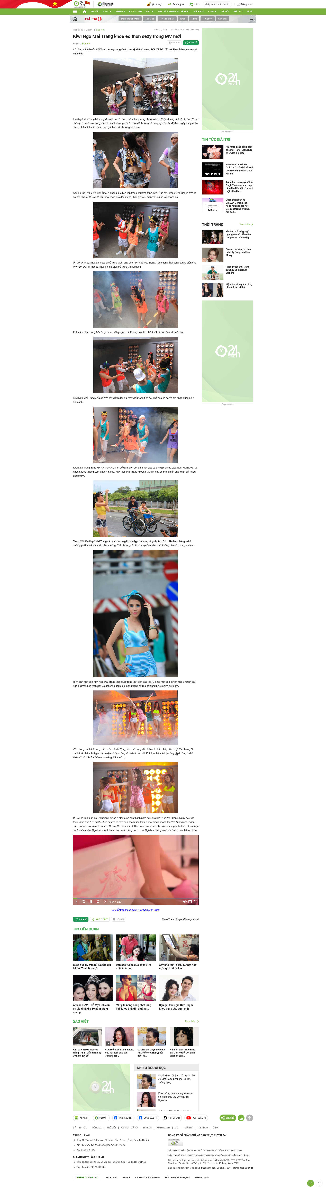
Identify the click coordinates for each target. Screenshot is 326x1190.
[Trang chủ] (78, 19)
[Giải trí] (94, 18)
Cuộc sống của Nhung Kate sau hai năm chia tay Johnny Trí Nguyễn (175, 1096)
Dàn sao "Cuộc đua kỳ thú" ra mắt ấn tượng (133, 966)
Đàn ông (222, 18)
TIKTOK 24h (174, 1118)
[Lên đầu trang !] (319, 1183)
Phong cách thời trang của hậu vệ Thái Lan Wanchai (237, 269)
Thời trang (212, 224)
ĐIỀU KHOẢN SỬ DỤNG (177, 1177)
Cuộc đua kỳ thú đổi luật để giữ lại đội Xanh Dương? (92, 966)
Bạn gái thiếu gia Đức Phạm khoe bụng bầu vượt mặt (176, 1006)
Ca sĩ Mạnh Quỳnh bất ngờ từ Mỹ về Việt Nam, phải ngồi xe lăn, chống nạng (177, 1079)
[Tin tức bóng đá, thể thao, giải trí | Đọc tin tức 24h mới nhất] (81, 4)
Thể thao (238, 11)
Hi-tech (212, 11)
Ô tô (249, 11)
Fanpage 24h (125, 1118)
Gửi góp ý (102, 919)
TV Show (207, 18)
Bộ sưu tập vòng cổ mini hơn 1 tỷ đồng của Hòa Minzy (238, 252)
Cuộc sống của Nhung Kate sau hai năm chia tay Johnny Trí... (119, 1052)
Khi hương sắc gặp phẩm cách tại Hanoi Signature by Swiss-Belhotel (239, 149)
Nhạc (182, 18)
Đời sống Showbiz (130, 18)
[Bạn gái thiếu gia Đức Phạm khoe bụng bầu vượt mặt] (179, 987)
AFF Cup (107, 11)
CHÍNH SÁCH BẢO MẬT (147, 1177)
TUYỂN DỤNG (202, 1177)
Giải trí (149, 11)
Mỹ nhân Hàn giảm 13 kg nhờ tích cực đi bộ (239, 286)
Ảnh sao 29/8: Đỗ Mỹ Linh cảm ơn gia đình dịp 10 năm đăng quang (92, 1008)
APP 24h (84, 1118)
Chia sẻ (193, 43)
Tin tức (95, 11)
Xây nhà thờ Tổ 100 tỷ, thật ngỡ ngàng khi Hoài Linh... (177, 966)
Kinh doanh (135, 11)
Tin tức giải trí (167, 18)
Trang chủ (78, 29)
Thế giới (224, 11)
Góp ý (126, 1177)
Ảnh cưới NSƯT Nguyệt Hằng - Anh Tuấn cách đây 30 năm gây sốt (87, 1052)
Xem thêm (190, 1021)
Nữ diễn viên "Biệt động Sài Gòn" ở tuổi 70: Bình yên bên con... (182, 1052)
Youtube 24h (199, 1118)
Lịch (197, 4)
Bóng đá (120, 11)
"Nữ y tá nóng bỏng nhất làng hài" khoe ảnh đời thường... (133, 1006)
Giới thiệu (112, 1177)
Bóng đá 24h (150, 1118)
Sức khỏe (199, 11)
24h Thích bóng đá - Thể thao (173, 11)
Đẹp (177, 1128)
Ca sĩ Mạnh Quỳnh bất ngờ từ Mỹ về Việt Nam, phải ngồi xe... (152, 1052)
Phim (194, 18)
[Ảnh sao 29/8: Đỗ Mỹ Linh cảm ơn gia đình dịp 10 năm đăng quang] (93, 987)
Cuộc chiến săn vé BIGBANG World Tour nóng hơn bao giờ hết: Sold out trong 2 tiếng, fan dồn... (238, 205)
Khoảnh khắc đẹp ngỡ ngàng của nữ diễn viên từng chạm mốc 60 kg (238, 234)
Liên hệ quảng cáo (87, 1177)
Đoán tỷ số (179, 4)
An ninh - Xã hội (129, 1128)
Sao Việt (149, 18)
